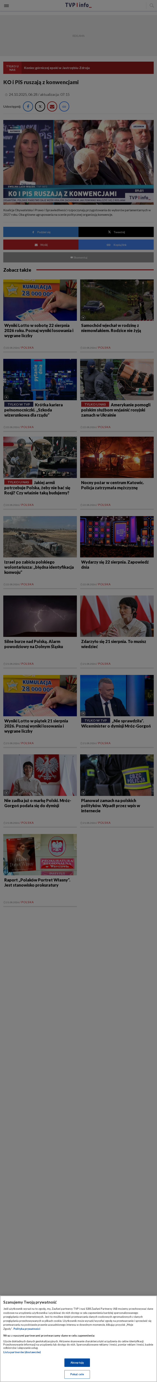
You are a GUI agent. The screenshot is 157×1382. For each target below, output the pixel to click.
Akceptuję (77, 1362)
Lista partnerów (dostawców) (22, 1352)
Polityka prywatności (26, 1328)
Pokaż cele (77, 1374)
